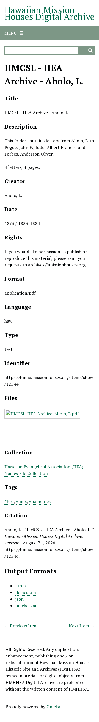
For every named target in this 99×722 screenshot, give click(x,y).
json (19, 599)
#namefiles (40, 501)
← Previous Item (21, 626)
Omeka (53, 707)
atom (20, 586)
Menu (10, 33)
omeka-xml (26, 606)
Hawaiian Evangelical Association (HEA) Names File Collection (43, 470)
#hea (9, 501)
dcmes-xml (26, 592)
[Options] (82, 50)
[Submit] (90, 50)
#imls (21, 501)
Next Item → (82, 626)
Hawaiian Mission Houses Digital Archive (49, 13)
